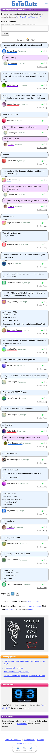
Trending (31, 750)
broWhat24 (11, 365)
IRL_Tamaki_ (12, 302)
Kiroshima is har (14, 282)
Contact (40, 740)
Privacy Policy (29, 740)
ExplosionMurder (14, 330)
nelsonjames (12, 560)
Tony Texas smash (15, 443)
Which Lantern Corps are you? (16, 672)
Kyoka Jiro (11, 161)
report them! (22, 724)
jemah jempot (13, 244)
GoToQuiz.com (32, 601)
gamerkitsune (13, 104)
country (31, 609)
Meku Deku (11, 431)
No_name (11, 511)
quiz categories (35, 606)
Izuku (9, 180)
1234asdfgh (12, 349)
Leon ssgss (12, 63)
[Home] (24, 3)
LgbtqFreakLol (13, 398)
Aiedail (10, 120)
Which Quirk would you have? (28, 17)
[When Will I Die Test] (24, 633)
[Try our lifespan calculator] (24, 695)
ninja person (12, 85)
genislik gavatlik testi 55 (13, 668)
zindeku (11, 144)
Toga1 (9, 263)
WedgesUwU (12, 543)
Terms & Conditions (13, 740)
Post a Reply (42, 67)
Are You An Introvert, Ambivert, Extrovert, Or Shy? (24, 676)
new (32, 40)
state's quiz (10, 609)
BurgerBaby (12, 51)
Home (18, 750)
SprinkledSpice (13, 459)
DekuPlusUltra (13, 483)
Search (24, 750)
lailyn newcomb (14, 222)
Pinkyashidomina (14, 584)
